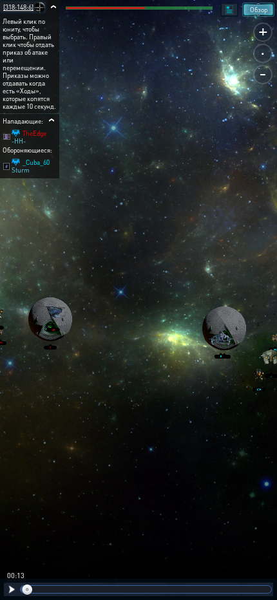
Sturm (21, 170)
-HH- (19, 141)
